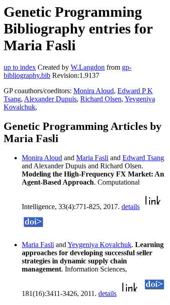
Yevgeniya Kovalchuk (99, 244)
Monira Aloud (93, 91)
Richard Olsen (100, 99)
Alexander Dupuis (50, 99)
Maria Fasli (92, 158)
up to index (20, 67)
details (130, 206)
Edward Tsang (143, 158)
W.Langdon (88, 67)
